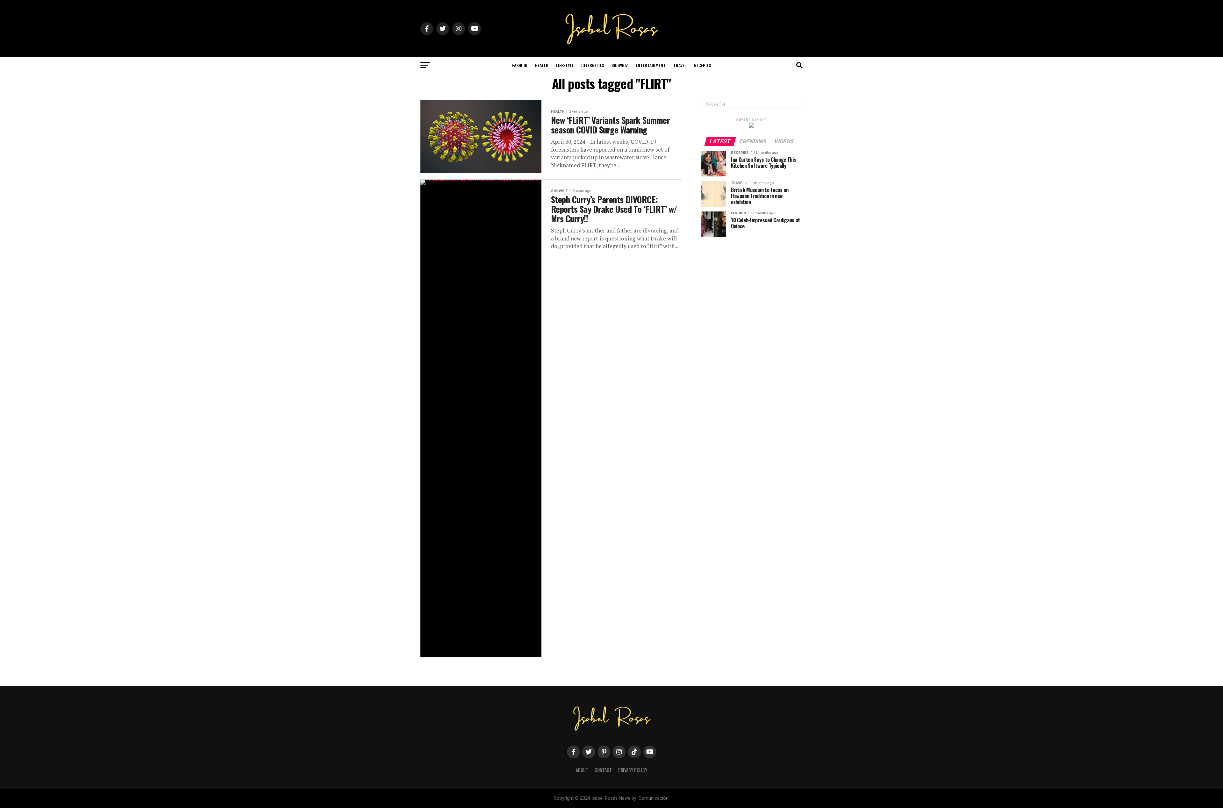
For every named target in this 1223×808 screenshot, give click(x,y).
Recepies (702, 65)
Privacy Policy (632, 770)
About (582, 770)
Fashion (519, 65)
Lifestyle (565, 65)
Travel (679, 65)
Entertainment (651, 65)
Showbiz (620, 65)
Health (541, 65)
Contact (603, 770)
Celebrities (592, 65)
